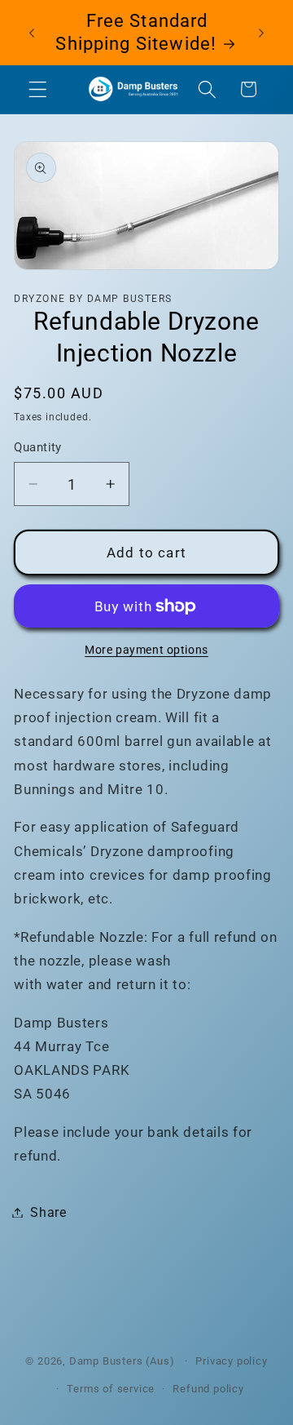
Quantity (38, 447)
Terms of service (111, 1389)
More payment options (146, 649)
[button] (38, 89)
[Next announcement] (261, 33)
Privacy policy (231, 1361)
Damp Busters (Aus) (123, 1361)
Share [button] (48, 1212)
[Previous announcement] (32, 33)
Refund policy (208, 1389)
